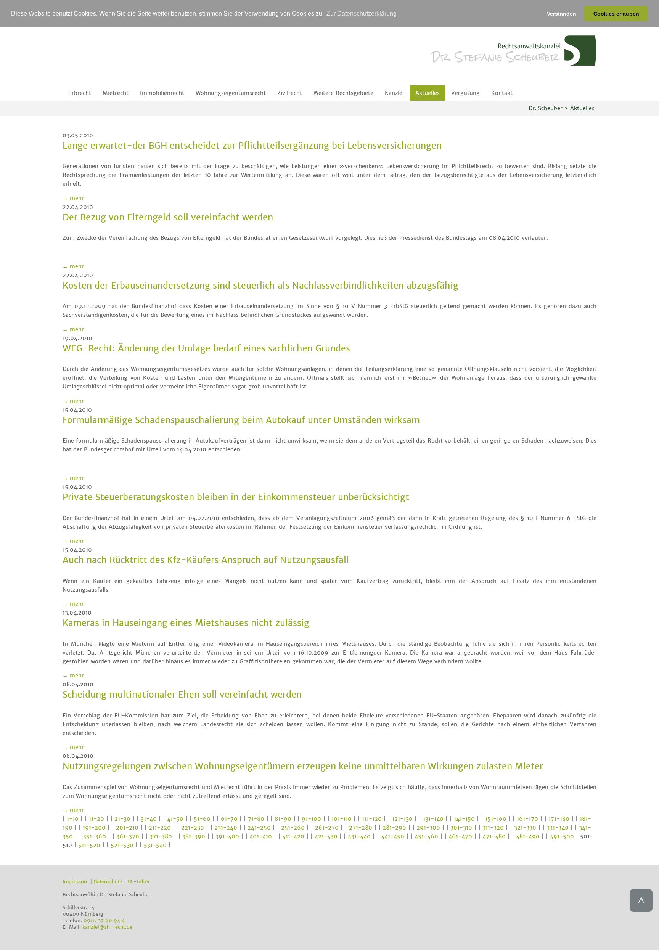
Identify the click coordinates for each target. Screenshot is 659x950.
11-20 (96, 818)
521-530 (122, 845)
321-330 (525, 827)
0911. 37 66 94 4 (104, 920)
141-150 (464, 818)
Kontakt (502, 93)
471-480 (494, 836)
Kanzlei (394, 93)
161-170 (527, 818)
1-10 (73, 818)
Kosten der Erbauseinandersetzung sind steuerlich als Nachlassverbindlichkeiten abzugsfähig (260, 285)
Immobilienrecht (162, 93)
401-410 (260, 836)
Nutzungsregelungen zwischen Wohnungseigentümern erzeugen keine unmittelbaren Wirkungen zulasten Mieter (303, 766)
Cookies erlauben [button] (616, 14)
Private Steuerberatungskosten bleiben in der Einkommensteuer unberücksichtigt (236, 496)
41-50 (175, 818)
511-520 (89, 845)
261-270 (327, 827)
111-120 (372, 818)
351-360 (94, 836)
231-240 (225, 827)
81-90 (283, 818)
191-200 (94, 827)
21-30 (122, 818)
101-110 (341, 818)
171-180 (558, 818)
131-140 (433, 818)
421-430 (326, 836)
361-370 (127, 836)
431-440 (359, 836)
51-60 (202, 818)
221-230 (192, 827)
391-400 (227, 836)
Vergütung (465, 93)
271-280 (360, 827)
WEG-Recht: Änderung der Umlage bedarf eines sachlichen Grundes (206, 348)
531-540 (155, 845)
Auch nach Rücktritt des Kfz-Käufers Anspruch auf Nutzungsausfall (206, 559)
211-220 (160, 827)
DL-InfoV (138, 881)
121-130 (402, 818)
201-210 (127, 827)
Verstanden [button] (561, 14)
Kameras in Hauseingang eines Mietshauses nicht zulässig (186, 622)
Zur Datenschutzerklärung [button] (361, 13)
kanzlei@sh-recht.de (107, 927)
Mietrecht (116, 93)
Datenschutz (107, 881)
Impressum (75, 881)
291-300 (428, 827)
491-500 (562, 836)
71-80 (256, 818)
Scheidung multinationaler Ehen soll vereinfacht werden (182, 694)
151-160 (495, 818)
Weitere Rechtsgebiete (343, 93)
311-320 (493, 827)
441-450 (392, 836)
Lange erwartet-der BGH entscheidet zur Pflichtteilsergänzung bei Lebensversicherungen (252, 145)
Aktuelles (427, 93)
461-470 (460, 836)
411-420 (293, 836)
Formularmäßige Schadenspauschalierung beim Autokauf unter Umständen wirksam (241, 419)
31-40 (149, 818)
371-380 (160, 836)
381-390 (193, 836)
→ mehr (73, 198)
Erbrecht (79, 93)
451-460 (426, 836)
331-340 (557, 827)
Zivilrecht (289, 93)
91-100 (311, 818)
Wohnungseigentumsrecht (231, 93)
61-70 (229, 818)
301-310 (461, 827)
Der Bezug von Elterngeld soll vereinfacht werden (168, 217)
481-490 (528, 836)
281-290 (394, 827)
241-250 (259, 827)
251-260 (293, 827)
